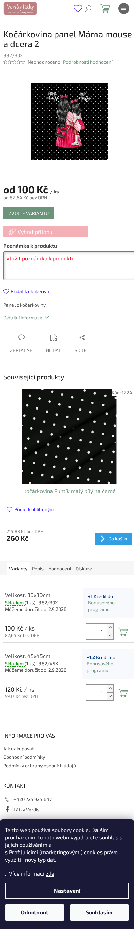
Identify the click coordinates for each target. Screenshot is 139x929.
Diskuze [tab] (84, 568)
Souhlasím (99, 912)
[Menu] (124, 8)
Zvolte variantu (29, 213)
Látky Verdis (26, 809)
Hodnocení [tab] (59, 568)
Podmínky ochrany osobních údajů (39, 765)
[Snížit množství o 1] (110, 635)
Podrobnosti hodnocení (87, 62)
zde (50, 873)
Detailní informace (23, 317)
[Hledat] (88, 8)
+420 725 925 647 (32, 799)
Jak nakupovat (18, 748)
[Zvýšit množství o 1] (110, 628)
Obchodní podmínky (24, 757)
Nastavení (67, 890)
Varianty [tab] (18, 568)
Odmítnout (34, 912)
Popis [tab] (38, 568)
